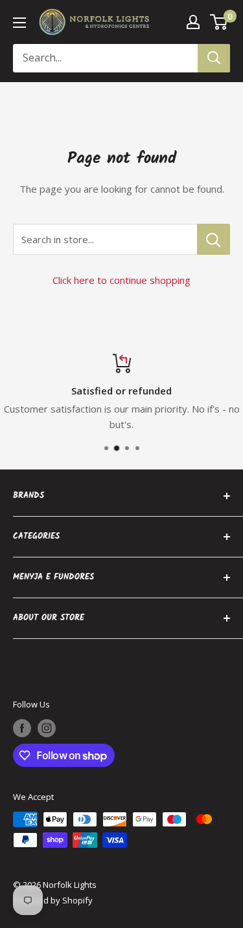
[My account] (193, 22)
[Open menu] (19, 22)
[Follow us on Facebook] (22, 728)
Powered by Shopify (53, 900)
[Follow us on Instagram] (47, 728)
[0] (219, 22)
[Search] (214, 58)
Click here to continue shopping (121, 280)
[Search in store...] (213, 239)
